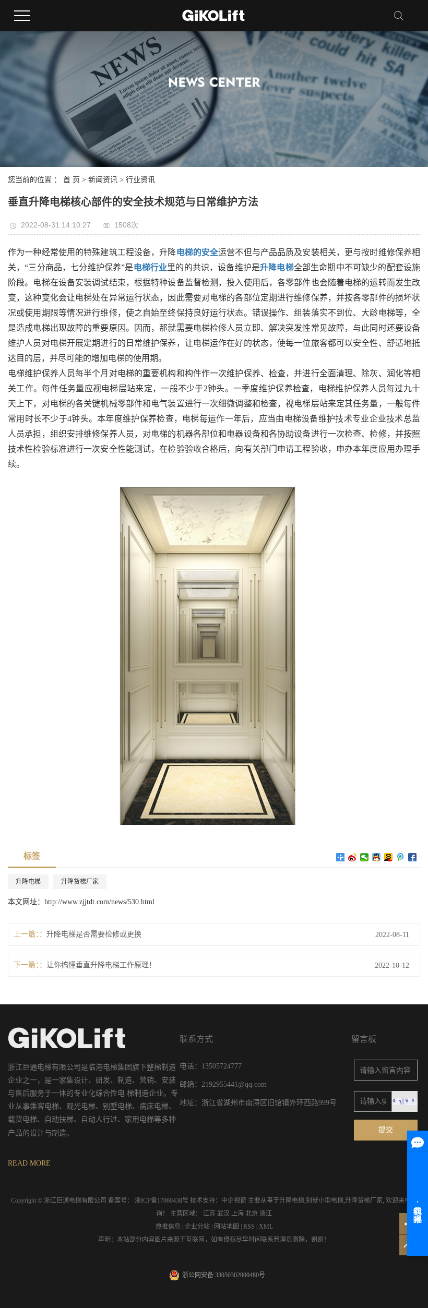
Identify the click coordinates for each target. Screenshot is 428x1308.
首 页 (71, 180)
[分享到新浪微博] (352, 857)
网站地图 (226, 1226)
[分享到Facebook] (412, 857)
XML (266, 1226)
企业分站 (197, 1226)
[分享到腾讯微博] (400, 857)
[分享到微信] (364, 857)
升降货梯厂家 (80, 881)
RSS (249, 1226)
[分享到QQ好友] (376, 857)
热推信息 (168, 1226)
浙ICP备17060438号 (161, 1200)
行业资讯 (140, 180)
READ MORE (29, 1163)
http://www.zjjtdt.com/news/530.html (99, 902)
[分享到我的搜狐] (388, 857)
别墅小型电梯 (324, 1200)
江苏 (209, 1213)
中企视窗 (233, 1200)
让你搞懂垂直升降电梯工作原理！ (101, 965)
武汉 (223, 1213)
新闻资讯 (102, 180)
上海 (237, 1213)
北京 (251, 1213)
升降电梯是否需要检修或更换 (93, 934)
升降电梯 (28, 881)
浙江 (265, 1213)
